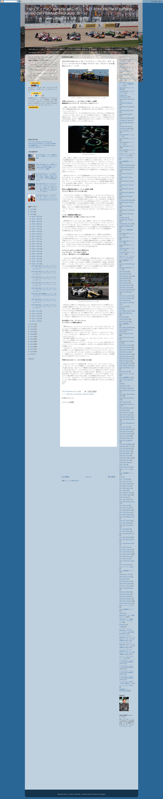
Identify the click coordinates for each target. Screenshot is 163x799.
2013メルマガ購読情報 (126, 230)
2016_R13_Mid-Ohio (125, 429)
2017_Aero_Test (124, 481)
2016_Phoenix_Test (125, 412)
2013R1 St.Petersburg (126, 165)
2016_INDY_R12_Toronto (127, 390)
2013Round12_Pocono (126, 173)
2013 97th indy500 (124, 128)
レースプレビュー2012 (126, 685)
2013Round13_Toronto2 (126, 181)
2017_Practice (123, 497)
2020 (32, 329)
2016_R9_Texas (124, 455)
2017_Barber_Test (124, 486)
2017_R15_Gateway (125, 514)
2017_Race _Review (125, 549)
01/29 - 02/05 (36, 313)
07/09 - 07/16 (36, 229)
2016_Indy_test (124, 402)
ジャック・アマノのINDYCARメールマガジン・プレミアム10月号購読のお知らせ (126, 631)
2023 (32, 214)
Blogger (103, 794)
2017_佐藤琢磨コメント (126, 570)
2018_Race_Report (125, 601)
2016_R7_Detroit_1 (125, 451)
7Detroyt (121, 613)
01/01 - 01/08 (36, 321)
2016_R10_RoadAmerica (126, 423)
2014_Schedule (124, 300)
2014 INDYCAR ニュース (126, 237)
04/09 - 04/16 (36, 251)
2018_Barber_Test (124, 574)
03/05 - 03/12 (36, 264)
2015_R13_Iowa (124, 352)
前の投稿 (111, 477)
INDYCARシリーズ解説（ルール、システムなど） (126, 621)
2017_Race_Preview (125, 552)
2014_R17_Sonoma (125, 296)
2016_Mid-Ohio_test (125, 408)
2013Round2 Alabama (126, 206)
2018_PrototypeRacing (126, 588)
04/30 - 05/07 (36, 244)
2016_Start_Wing (124, 462)
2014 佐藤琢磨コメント (126, 260)
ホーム (88, 477)
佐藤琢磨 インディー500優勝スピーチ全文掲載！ (107, 49)
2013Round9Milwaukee (126, 226)
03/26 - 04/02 (36, 256)
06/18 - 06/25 (36, 234)
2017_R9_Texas (124, 547)
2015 (32, 341)
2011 (31, 351)
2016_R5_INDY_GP (125, 446)
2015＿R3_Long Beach (126, 380)
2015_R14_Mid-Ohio (125, 354)
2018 (32, 334)
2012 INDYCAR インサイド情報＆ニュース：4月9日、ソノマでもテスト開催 (46, 156)
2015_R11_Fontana (125, 349)
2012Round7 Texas (125, 120)
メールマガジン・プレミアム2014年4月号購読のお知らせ (126, 662)
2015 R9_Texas (124, 321)
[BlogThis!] (90, 391)
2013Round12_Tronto (125, 177)
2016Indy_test (123, 386)
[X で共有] (92, 391)
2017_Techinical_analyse (126, 561)
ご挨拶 (121, 627)
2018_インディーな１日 (126, 605)
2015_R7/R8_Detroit (125, 365)
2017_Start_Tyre (124, 558)
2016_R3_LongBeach (125, 440)
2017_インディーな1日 (126, 567)
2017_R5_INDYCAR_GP (126, 533)
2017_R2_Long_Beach (126, 525)
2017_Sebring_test (125, 556)
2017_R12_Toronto (125, 508)
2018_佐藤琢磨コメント (126, 609)
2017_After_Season (125, 483)
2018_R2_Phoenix (124, 594)
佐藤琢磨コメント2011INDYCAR (124, 690)
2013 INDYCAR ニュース (126, 138)
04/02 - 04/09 (36, 254)
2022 (32, 324)
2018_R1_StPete (124, 592)
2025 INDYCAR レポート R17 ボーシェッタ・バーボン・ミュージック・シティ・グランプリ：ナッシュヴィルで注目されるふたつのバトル (46, 198)
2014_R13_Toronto (125, 285)
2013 (32, 346)
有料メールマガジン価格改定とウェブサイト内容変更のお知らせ (67, 49)
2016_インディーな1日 (126, 469)
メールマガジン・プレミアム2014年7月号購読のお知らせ (126, 672)
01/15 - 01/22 (36, 318)
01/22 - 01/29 (36, 316)
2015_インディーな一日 (126, 374)
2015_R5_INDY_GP (125, 363)
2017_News (122, 490)
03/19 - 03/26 (36, 259)
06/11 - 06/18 (36, 236)
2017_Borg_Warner (125, 488)
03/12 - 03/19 (36, 261)
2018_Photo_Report (125, 583)
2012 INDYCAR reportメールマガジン (126, 60)
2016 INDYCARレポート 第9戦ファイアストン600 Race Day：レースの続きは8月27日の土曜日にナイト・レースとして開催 (46, 167)
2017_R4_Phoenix (124, 531)
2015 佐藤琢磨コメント (126, 324)
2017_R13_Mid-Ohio (125, 510)
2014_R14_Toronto (125, 287)
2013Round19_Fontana (126, 202)
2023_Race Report (88, 394)
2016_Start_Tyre (124, 460)
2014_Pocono (123, 280)
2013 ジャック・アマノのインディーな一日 (127, 154)
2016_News (122, 410)
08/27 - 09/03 (36, 219)
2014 (32, 344)
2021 (32, 326)
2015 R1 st (122, 317)
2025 (32, 209)
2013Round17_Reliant (126, 196)
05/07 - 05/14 (36, 241)
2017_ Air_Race (124, 479)
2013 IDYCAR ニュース (126, 131)
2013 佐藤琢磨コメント (126, 161)
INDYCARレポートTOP (35, 49)
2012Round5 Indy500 (125, 114)
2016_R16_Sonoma (125, 433)
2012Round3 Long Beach (127, 107)
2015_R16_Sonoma (125, 358)
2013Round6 (123, 217)
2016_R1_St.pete (124, 436)
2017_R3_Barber (124, 529)
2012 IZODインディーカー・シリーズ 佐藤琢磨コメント (126, 84)
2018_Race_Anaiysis (125, 599)
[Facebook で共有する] (94, 391)
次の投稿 (65, 477)
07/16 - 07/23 (36, 226)
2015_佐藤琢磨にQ (125, 377)
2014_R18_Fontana (125, 298)
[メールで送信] (88, 391)
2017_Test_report (124, 564)
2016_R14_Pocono (125, 431)
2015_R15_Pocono (125, 356)
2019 (32, 331)
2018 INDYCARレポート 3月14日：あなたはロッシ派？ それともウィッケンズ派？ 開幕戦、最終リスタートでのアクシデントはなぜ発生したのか (46, 177)
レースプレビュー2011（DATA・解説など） (126, 682)
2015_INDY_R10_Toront (126, 337)
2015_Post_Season (125, 347)
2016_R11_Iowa (124, 427)
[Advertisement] (88, 461)
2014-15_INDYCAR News (127, 264)
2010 (32, 354)
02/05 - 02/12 (36, 311)
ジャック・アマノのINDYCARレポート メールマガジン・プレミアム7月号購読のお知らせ (127, 638)
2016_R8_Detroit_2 (125, 453)
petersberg (122, 624)
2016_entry (122, 464)
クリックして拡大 (102, 97)
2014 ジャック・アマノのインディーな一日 (127, 257)
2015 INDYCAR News (125, 313)
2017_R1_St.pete (124, 523)
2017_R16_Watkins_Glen (127, 517)
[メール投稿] (85, 391)
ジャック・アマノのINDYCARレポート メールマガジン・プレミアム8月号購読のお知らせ (127, 645)
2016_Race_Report (125, 458)
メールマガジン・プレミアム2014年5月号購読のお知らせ (126, 667)
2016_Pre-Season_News (126, 419)
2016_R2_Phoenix (124, 438)
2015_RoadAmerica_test (126, 367)
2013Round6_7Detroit (126, 220)
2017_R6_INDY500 (125, 537)
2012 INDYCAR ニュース (126, 71)
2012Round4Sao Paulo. (126, 110)
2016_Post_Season (125, 417)
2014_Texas (123, 306)
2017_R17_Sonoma (125, 520)
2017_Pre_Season (124, 499)
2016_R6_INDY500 (125, 449)
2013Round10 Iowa (125, 167)
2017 (32, 336)
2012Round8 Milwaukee (126, 122)
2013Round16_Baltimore (126, 192)
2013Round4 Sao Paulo (126, 214)
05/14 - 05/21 (36, 239)
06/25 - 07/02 (36, 231)
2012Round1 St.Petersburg (123, 96)
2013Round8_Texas (125, 223)
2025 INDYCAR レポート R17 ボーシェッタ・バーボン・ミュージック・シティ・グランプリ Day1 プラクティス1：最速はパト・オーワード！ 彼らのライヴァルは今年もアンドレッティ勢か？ (46, 187)
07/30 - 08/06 (36, 224)
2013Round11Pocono (125, 170)
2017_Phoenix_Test (125, 493)
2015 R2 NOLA (123, 319)
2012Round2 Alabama (126, 103)
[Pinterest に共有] (96, 391)
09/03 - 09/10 (36, 216)
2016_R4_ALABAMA (125, 444)
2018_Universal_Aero (125, 603)
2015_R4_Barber (124, 361)
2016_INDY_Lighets (125, 388)
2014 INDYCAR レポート (126, 245)
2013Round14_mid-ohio (126, 185)
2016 (32, 339)
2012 (32, 349)
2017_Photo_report (125, 495)
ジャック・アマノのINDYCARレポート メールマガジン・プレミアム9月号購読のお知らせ (127, 652)
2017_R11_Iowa (124, 505)
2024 (32, 211)
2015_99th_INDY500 (125, 327)
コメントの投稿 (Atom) (72, 480)
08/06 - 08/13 (36, 221)
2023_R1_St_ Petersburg (74, 394)
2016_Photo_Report (125, 415)
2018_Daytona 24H (125, 577)
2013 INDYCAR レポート (126, 146)
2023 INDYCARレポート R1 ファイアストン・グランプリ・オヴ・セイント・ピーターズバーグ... (44, 267)
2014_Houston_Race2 (126, 276)
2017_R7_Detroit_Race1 (126, 539)
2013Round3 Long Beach (127, 210)
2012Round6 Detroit (125, 118)
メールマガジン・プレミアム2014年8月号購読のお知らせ (126, 678)
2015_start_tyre (124, 371)
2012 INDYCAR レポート (126, 75)
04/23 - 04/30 (36, 246)
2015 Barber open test (126, 311)
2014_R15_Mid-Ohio (125, 290)
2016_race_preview (125, 467)
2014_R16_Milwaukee (126, 292)
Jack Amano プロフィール (36, 52)
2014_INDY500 (123, 278)
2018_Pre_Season (124, 586)
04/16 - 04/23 (36, 249)
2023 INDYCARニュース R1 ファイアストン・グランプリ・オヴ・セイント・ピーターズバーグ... (44, 306)
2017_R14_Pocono (125, 512)
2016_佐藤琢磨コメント (126, 473)
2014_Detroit (123, 271)
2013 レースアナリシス (126, 157)
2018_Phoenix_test (125, 581)
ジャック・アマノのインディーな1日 (126, 657)
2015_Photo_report (125, 345)
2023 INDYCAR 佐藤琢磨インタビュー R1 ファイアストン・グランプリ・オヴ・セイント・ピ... (44, 295)
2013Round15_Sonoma (126, 189)
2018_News (122, 579)
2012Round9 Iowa (124, 126)
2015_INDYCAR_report (126, 333)
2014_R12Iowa (123, 283)
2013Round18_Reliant (126, 200)
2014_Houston (123, 274)
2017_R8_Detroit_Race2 (126, 543)
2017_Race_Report (125, 554)
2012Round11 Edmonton (126, 99)
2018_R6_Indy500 (124, 596)
